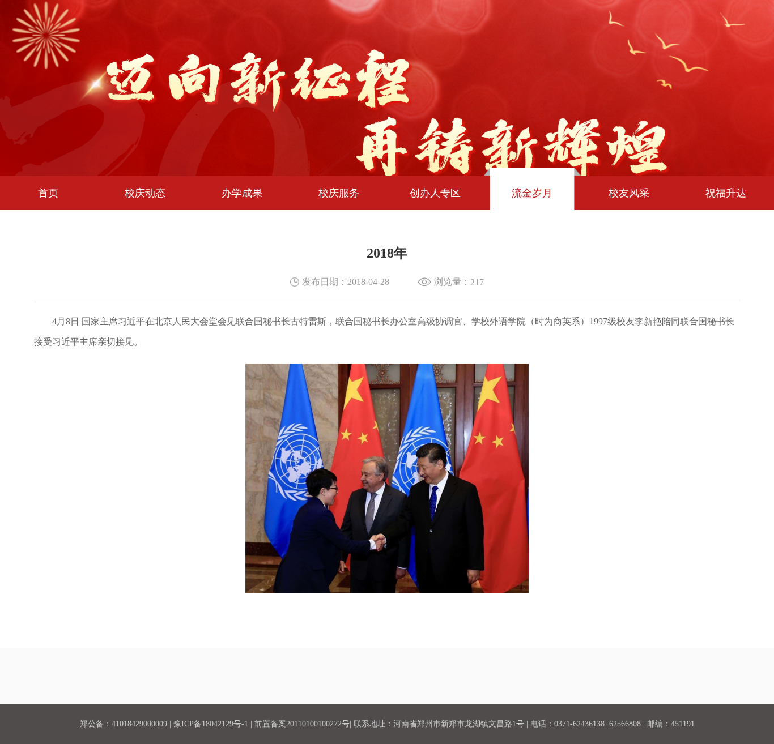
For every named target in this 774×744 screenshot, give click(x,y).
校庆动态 (145, 193)
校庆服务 (338, 193)
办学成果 (242, 193)
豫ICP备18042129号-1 (210, 724)
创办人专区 (435, 193)
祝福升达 (725, 193)
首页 (48, 193)
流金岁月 (532, 193)
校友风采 (629, 193)
